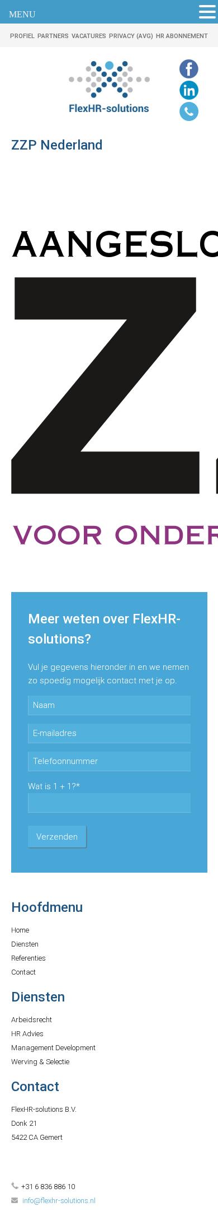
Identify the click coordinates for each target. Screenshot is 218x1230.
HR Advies (27, 1033)
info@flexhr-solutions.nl (59, 1200)
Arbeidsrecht (31, 1019)
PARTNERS (53, 36)
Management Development (53, 1047)
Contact (23, 972)
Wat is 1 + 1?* (54, 786)
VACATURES (89, 36)
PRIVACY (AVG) (131, 36)
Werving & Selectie (40, 1061)
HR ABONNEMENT (182, 36)
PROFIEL (22, 36)
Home (20, 930)
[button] (207, 12)
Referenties (28, 958)
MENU (22, 14)
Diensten (25, 944)
